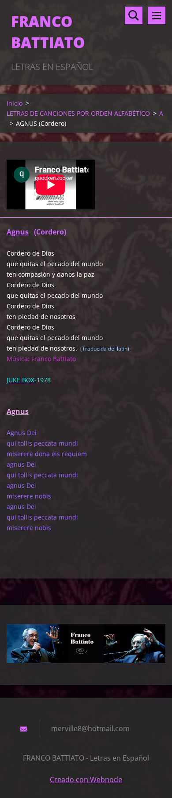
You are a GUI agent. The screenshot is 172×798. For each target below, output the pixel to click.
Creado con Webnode (86, 779)
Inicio (14, 103)
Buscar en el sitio (133, 15)
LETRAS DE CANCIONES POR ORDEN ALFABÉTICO (78, 113)
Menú (156, 15)
